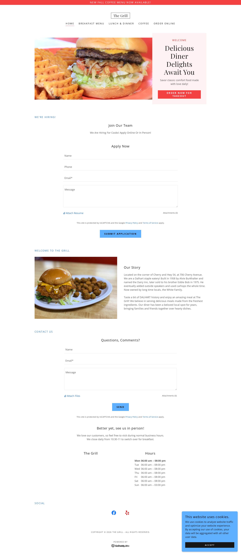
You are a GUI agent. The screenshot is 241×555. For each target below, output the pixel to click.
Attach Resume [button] (74, 213)
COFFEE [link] (143, 23)
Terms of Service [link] (150, 223)
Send (121, 407)
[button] (64, 213)
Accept (210, 545)
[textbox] (120, 155)
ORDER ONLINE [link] (164, 23)
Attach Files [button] (73, 396)
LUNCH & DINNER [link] (121, 23)
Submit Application (120, 233)
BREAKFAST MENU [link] (91, 23)
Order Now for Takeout (179, 94)
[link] (120, 16)
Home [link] (70, 23)
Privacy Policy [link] (132, 223)
